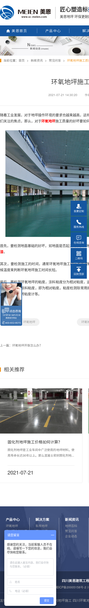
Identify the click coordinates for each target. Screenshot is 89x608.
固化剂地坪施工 (60, 600)
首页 (22, 60)
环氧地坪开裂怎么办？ (27, 345)
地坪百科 (71, 525)
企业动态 (71, 536)
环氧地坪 (29, 321)
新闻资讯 (37, 60)
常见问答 (55, 60)
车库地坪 (41, 525)
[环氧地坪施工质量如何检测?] (44, 37)
